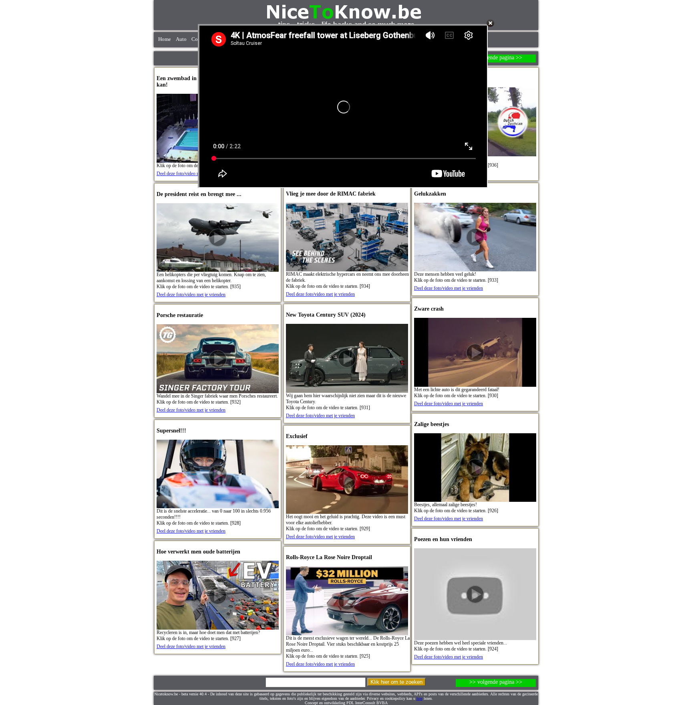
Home (164, 39)
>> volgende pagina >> (495, 58)
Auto (181, 39)
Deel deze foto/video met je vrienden (191, 173)
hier (419, 698)
